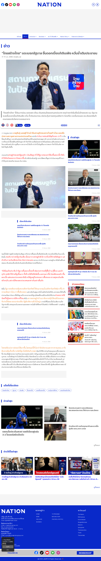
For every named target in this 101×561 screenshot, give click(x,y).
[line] (53, 554)
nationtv (80, 525)
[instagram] (58, 554)
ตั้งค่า (8, 550)
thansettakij (81, 535)
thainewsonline (82, 530)
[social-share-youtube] (10, 4)
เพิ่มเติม (4, 543)
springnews (81, 527)
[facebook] (36, 554)
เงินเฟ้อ (21, 390)
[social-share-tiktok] (6, 4)
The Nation (81, 514)
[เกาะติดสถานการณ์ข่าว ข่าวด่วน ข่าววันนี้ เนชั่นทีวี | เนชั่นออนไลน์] (49, 5)
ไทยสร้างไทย (5, 390)
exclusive (39, 519)
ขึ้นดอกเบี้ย (30, 390)
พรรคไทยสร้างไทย (65, 390)
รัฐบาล (14, 390)
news (37, 516)
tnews (79, 532)
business (39, 522)
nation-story (56, 516)
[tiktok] (41, 554)
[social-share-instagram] (18, 4)
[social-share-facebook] (2, 4)
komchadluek (81, 519)
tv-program (55, 514)
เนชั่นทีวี (45, 559)
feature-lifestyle (57, 519)
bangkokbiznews (82, 522)
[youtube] (47, 554)
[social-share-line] (14, 4)
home (38, 514)
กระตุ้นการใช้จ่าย (52, 390)
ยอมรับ (8, 546)
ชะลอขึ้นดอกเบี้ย (40, 390)
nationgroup (81, 517)
